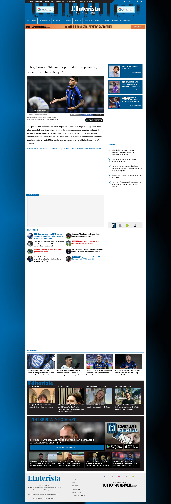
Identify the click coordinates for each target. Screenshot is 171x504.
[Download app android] (141, 1)
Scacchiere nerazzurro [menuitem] (121, 21)
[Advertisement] (125, 320)
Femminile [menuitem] (88, 21)
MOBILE (89, 1)
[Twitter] (129, 1)
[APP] (114, 225)
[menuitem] (28, 21)
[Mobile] (134, 225)
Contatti (75, 486)
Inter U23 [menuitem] (67, 21)
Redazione (49, 1)
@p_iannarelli (52, 119)
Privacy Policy (77, 492)
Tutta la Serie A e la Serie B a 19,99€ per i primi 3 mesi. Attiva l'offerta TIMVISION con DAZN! (65, 149)
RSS (73, 483)
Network (38, 1)
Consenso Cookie (78, 495)
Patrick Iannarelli (35, 119)
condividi (87, 114)
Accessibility (76, 489)
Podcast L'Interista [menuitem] (102, 21)
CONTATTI (81, 1)
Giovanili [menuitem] (77, 21)
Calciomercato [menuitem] (44, 21)
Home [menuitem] (34, 21)
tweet (98, 114)
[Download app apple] (137, 1)
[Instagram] (133, 1)
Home (30, 1)
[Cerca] (143, 21)
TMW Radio (59, 1)
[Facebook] (125, 1)
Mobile (74, 479)
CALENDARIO (70, 1)
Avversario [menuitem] (57, 21)
